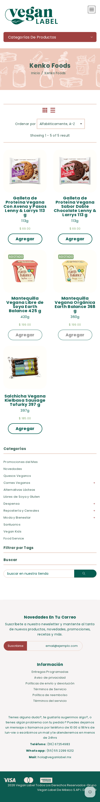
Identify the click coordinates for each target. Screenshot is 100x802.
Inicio (35, 73)
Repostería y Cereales (21, 510)
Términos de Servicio (50, 689)
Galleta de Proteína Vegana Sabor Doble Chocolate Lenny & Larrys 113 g (75, 206)
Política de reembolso (50, 695)
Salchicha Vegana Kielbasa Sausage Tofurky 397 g (25, 400)
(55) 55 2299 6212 (60, 750)
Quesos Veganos (17, 476)
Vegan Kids (12, 531)
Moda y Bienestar (17, 517)
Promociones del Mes (20, 462)
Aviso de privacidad (50, 677)
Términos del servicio (50, 701)
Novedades (12, 469)
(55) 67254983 (58, 744)
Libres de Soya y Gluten (21, 496)
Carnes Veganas (16, 483)
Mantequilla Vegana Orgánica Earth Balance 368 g (76, 304)
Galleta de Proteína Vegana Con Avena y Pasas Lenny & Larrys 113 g (25, 206)
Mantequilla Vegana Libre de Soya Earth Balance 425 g (25, 304)
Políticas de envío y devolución (50, 683)
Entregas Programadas (50, 672)
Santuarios (11, 524)
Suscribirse (15, 646)
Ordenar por (25, 124)
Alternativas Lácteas (19, 490)
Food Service (13, 538)
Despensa (11, 503)
